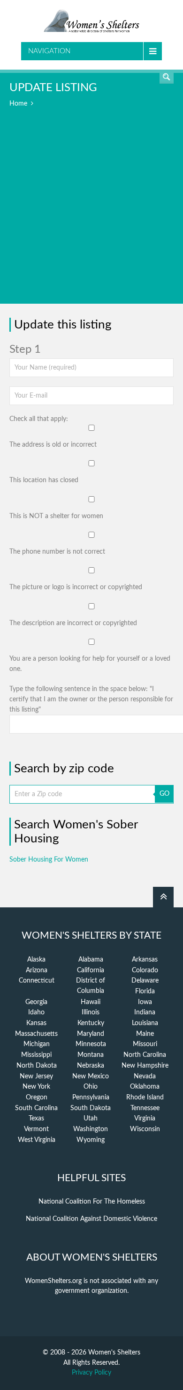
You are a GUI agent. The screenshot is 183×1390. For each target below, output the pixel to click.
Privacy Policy (91, 1372)
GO (164, 794)
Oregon (36, 1097)
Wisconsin (145, 1129)
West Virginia (36, 1140)
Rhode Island (145, 1097)
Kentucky (90, 1023)
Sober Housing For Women (48, 859)
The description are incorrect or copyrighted (73, 623)
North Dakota (36, 1065)
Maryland (90, 1034)
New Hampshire (145, 1065)
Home (18, 103)
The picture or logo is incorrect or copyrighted (75, 587)
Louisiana (145, 1023)
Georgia (36, 1002)
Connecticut (36, 980)
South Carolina (36, 1108)
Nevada (145, 1076)
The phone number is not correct (57, 552)
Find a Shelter (167, 77)
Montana (90, 1055)
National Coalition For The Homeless (91, 1201)
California (90, 970)
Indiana (144, 1012)
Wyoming (90, 1140)
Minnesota (91, 1044)
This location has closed (43, 480)
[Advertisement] (91, 212)
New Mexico (90, 1076)
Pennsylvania (90, 1097)
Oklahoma (145, 1086)
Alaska (36, 959)
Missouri (145, 1044)
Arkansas (145, 959)
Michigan (36, 1044)
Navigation (49, 51)
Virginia (144, 1118)
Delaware (145, 980)
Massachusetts (36, 1034)
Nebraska (90, 1065)
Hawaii (90, 1002)
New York (36, 1086)
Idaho (36, 1012)
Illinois (90, 1012)
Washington (90, 1129)
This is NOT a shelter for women (56, 516)
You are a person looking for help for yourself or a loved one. (89, 664)
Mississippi (36, 1055)
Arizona (36, 970)
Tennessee (145, 1108)
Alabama (90, 959)
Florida (145, 991)
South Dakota (90, 1108)
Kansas (36, 1023)
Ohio (91, 1086)
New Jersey (36, 1076)
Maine (145, 1034)
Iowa (145, 1002)
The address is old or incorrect (53, 445)
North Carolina (144, 1055)
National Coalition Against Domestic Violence (91, 1219)
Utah (91, 1118)
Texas (36, 1118)
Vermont (36, 1129)
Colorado (145, 970)
